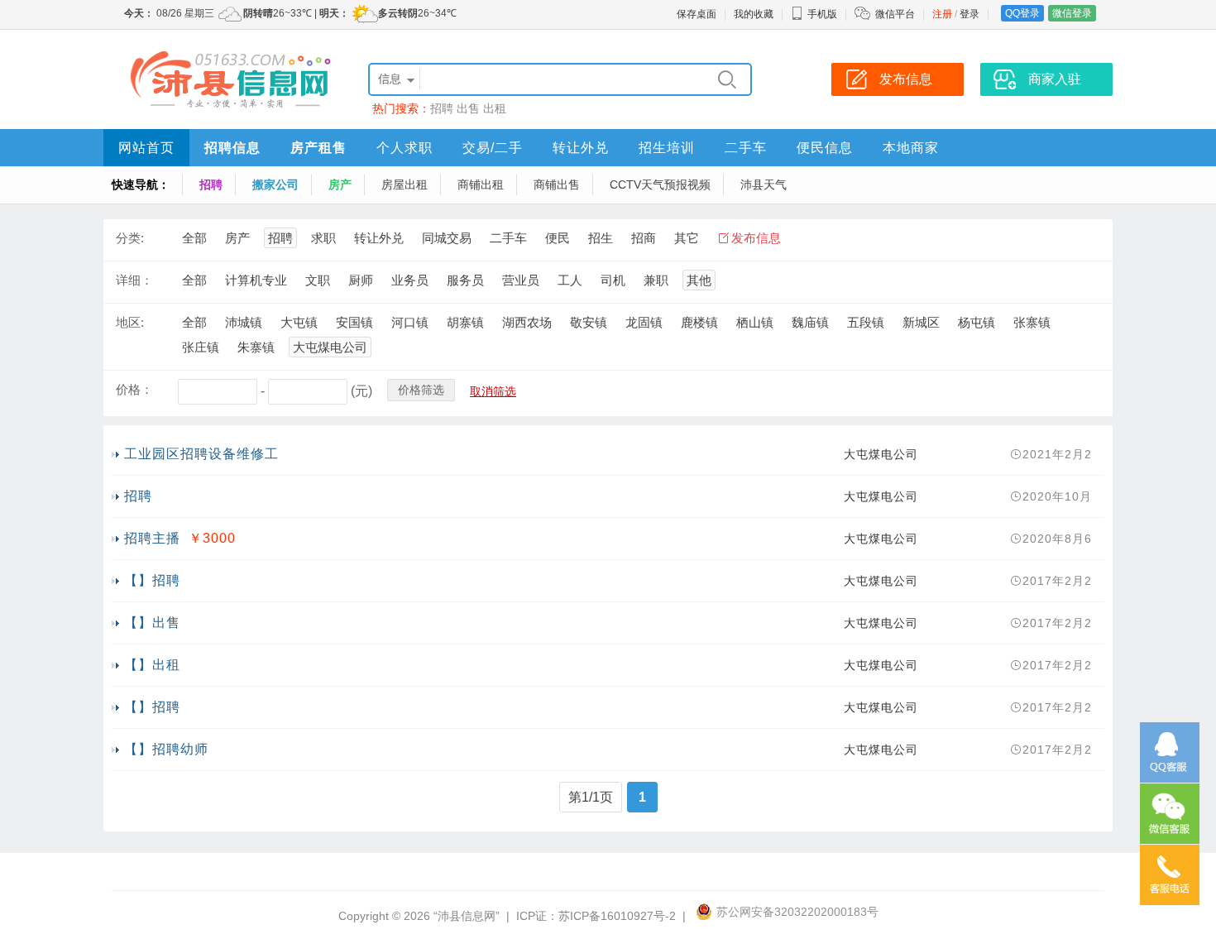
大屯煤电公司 (330, 347)
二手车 (746, 148)
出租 (494, 108)
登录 (969, 14)
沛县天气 (763, 184)
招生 (600, 238)
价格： (134, 389)
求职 (323, 238)
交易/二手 (492, 148)
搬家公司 (275, 184)
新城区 (921, 322)
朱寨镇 (256, 347)
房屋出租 (404, 184)
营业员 (520, 280)
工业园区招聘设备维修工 (201, 454)
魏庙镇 (810, 322)
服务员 (465, 280)
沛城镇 (243, 322)
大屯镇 (299, 322)
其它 (686, 238)
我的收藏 (753, 14)
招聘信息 (232, 148)
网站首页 (146, 148)
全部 (194, 238)
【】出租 (152, 665)
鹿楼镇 (699, 322)
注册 (942, 14)
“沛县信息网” (466, 915)
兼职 (656, 280)
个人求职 (404, 148)
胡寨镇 (465, 322)
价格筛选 (421, 389)
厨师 (360, 280)
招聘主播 (152, 538)
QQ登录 (1022, 13)
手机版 (822, 14)
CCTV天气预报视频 (660, 184)
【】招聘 (152, 580)
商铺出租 (480, 184)
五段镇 (865, 322)
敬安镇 (588, 322)
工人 (570, 280)
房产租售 (318, 148)
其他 (699, 280)
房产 (340, 184)
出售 (468, 108)
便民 (557, 238)
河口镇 (409, 322)
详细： (134, 280)
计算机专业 (256, 280)
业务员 (409, 280)
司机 (613, 280)
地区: (130, 322)
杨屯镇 (976, 322)
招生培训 (667, 148)
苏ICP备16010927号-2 (617, 915)
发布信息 (756, 238)
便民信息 (825, 148)
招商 (643, 238)
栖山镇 (754, 322)
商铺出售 (557, 184)
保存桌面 (696, 14)
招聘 (441, 108)
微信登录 (1072, 13)
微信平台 (895, 14)
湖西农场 (527, 322)
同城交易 (447, 238)
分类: (130, 238)
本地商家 (911, 148)
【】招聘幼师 (166, 749)
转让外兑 (581, 148)
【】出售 (152, 623)
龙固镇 (644, 322)
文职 (317, 280)
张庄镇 (200, 347)
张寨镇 (1032, 322)
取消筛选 (493, 391)
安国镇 (354, 322)
